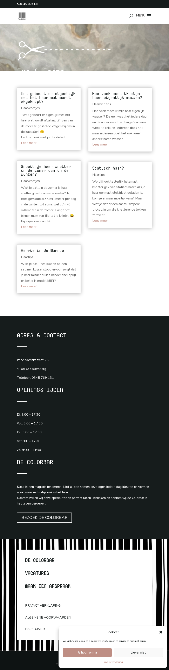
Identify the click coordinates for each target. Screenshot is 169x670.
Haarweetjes (30, 108)
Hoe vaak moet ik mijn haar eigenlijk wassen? (118, 95)
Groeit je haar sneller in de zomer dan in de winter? (46, 170)
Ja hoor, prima (87, 652)
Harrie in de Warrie (42, 250)
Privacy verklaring (113, 662)
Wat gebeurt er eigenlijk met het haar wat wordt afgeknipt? (48, 97)
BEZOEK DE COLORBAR (44, 517)
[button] (161, 632)
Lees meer (28, 143)
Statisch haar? (108, 168)
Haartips (27, 257)
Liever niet (138, 652)
